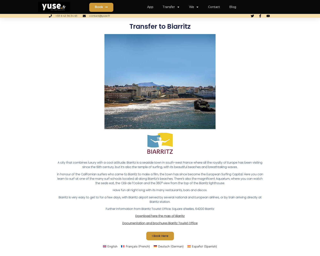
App (150, 7)
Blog (232, 7)
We (191, 7)
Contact (214, 7)
